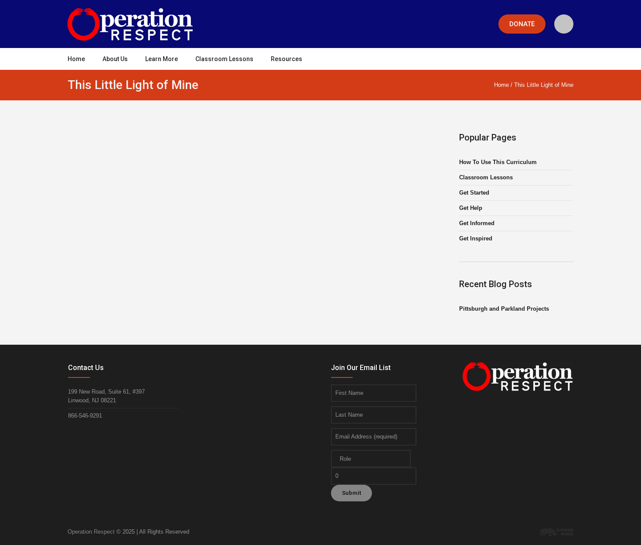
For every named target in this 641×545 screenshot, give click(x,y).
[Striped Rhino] (556, 531)
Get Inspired (475, 238)
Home (501, 85)
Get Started (474, 192)
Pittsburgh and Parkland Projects (504, 308)
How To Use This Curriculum (498, 162)
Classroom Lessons (486, 177)
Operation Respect (91, 531)
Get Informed (476, 223)
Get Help (470, 208)
